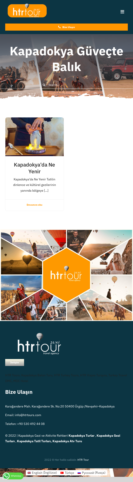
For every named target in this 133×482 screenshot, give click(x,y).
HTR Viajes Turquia (93, 375)
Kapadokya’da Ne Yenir (34, 168)
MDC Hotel (20, 381)
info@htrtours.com (28, 415)
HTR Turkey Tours (66, 375)
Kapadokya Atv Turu (67, 441)
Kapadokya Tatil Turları (34, 441)
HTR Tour (83, 459)
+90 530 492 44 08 (31, 424)
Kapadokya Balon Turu (36, 375)
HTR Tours (12, 375)
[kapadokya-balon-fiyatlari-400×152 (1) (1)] (27, 5)
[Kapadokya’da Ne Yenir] (34, 120)
